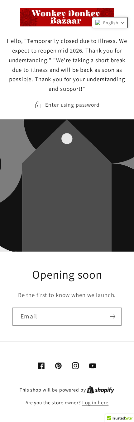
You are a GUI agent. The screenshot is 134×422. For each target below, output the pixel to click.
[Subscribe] (112, 317)
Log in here (95, 402)
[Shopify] (100, 389)
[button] (67, 104)
